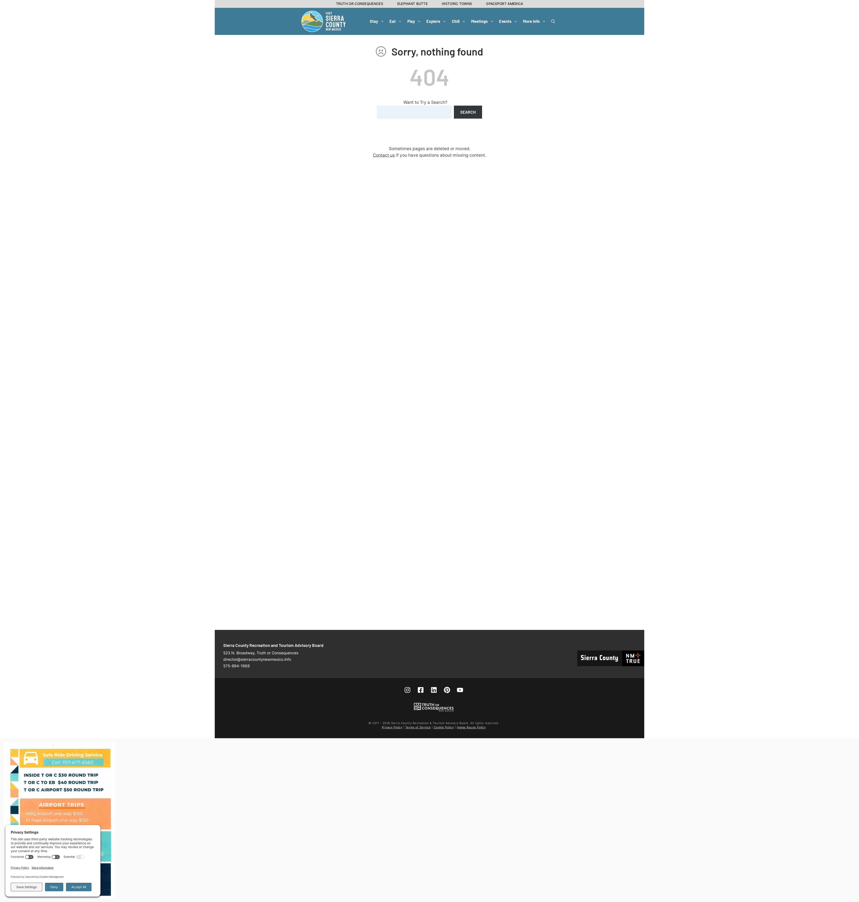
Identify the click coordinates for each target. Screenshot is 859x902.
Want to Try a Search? (425, 102)
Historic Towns (457, 4)
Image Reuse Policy (471, 727)
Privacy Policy (392, 727)
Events (505, 21)
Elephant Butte (412, 4)
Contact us (384, 155)
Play (411, 21)
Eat (392, 21)
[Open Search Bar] (553, 21)
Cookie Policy (444, 727)
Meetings (479, 21)
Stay (374, 21)
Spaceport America (504, 4)
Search (468, 112)
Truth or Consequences (359, 4)
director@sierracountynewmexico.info (257, 659)
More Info (531, 21)
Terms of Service (418, 727)
